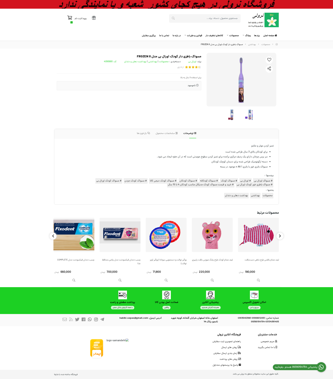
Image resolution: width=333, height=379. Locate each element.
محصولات (234, 36)
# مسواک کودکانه (209, 181)
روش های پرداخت (229, 359)
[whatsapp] (89, 320)
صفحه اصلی (269, 36)
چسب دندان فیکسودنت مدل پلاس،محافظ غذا (121, 261)
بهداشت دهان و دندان (135, 62)
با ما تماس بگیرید (267, 347)
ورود (84, 18)
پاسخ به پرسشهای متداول (226, 365)
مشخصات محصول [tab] (166, 134)
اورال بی (192, 62)
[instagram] (96, 320)
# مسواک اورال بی (263, 181)
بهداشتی (252, 44)
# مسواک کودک (229, 181)
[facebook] (83, 320)
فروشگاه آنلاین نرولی (229, 335)
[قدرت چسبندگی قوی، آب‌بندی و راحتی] (73, 235)
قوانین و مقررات (194, 36)
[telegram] (102, 320)
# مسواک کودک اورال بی (108, 181)
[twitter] (77, 320)
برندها (257, 36)
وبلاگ (248, 36)
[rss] (71, 320)
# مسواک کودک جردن (136, 181)
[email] (64, 320)
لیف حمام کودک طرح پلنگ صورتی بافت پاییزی (212, 260)
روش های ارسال (229, 347)
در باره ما (177, 36)
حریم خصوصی (268, 341)
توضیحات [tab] (188, 134)
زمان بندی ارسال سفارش (225, 353)
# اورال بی (245, 181)
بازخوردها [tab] (142, 134)
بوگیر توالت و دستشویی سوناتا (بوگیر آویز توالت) (168, 261)
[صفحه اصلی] (276, 44)
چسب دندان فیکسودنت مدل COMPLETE (75, 260)
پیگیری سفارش (149, 36)
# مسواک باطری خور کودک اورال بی (254, 185)
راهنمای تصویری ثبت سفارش (226, 341)
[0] (69, 19)
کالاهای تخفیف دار (214, 36)
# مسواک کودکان (188, 181)
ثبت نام (78, 18)
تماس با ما (164, 36)
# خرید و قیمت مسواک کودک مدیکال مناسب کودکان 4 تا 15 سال (201, 185)
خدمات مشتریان (267, 335)
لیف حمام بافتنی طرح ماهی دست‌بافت (262, 260)
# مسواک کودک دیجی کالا (163, 181)
